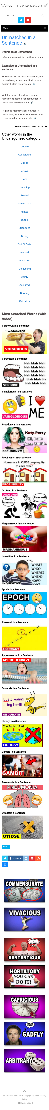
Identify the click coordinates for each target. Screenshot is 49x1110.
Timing (24, 236)
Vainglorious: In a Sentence (17, 391)
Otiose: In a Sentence (13, 812)
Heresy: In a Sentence (14, 721)
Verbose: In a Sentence (14, 358)
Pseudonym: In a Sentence (16, 424)
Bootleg (24, 293)
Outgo (24, 219)
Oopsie (25, 146)
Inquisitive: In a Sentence (15, 556)
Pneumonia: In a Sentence (16, 782)
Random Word (26, 1103)
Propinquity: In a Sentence (16, 457)
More (5, 847)
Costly (24, 276)
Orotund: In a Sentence (14, 490)
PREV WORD (23, 126)
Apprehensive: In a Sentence (17, 655)
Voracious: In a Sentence (16, 325)
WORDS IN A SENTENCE (13, 1096)
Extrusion (24, 301)
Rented (25, 195)
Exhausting (24, 268)
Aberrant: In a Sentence (15, 622)
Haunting (24, 187)
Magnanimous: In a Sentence (18, 523)
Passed (24, 252)
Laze (24, 179)
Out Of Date (24, 244)
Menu (5, 28)
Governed (24, 260)
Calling (24, 162)
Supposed (24, 227)
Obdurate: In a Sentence (15, 688)
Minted (24, 211)
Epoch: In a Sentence (13, 589)
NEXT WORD (38, 126)
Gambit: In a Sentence (14, 751)
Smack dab (24, 203)
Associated (24, 154)
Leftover (24, 171)
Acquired (24, 285)
